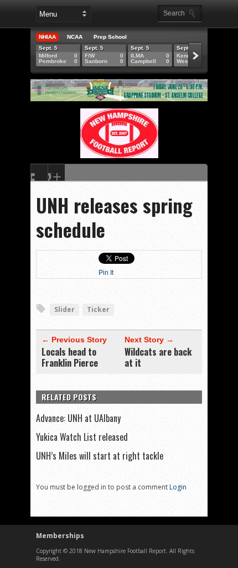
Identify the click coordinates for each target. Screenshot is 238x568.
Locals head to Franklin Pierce (70, 357)
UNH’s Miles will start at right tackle (99, 455)
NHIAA (47, 37)
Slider (64, 309)
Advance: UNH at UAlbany (78, 418)
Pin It (106, 273)
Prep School (110, 37)
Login (178, 487)
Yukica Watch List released (82, 437)
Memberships (60, 535)
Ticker (98, 309)
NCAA (74, 37)
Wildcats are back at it (158, 357)
